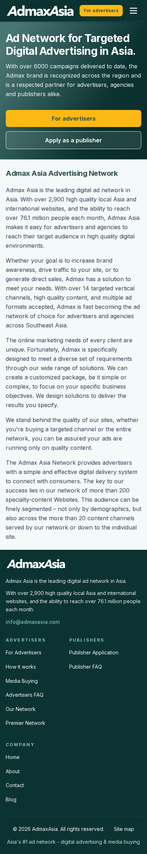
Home (13, 757)
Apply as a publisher (73, 140)
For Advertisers (23, 652)
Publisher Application (93, 652)
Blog (11, 799)
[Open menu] (133, 11)
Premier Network (25, 723)
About (13, 771)
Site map (124, 829)
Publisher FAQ (85, 667)
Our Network (21, 709)
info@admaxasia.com (33, 622)
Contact (15, 785)
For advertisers (101, 10)
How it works (21, 667)
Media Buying (22, 681)
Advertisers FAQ (25, 695)
